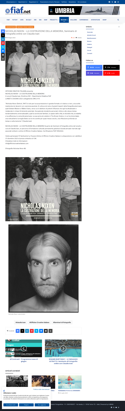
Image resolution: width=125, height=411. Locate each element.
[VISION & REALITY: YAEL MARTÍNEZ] (43, 382)
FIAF (8, 20)
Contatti (89, 53)
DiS (40, 20)
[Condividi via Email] (46, 331)
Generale (90, 32)
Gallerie (73, 20)
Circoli (89, 50)
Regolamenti (33, 2)
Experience (84, 20)
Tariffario (64, 2)
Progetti (53, 20)
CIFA (21, 20)
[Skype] (36, 331)
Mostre (89, 41)
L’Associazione (10, 2)
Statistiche (95, 20)
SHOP (104, 20)
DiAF (45, 20)
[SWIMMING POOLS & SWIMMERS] (70, 382)
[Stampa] (50, 331)
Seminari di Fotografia (62, 322)
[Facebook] (18, 331)
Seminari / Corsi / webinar (25, 27)
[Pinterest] (32, 331)
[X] (22, 331)
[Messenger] (41, 331)
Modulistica (72, 2)
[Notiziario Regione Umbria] (17, 10)
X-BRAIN (110, 404)
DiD (35, 20)
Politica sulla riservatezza (41, 389)
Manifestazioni (91, 38)
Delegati (89, 47)
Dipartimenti (22, 2)
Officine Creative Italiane (39, 322)
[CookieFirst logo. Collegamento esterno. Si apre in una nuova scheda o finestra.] (4, 391)
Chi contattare (82, 2)
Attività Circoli (10, 27)
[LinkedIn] (27, 331)
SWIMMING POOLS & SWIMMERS (69, 391)
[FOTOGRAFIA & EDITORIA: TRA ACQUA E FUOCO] (17, 382)
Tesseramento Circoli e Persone (49, 2)
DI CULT (28, 20)
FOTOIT (14, 20)
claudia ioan (21, 322)
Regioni (63, 20)
